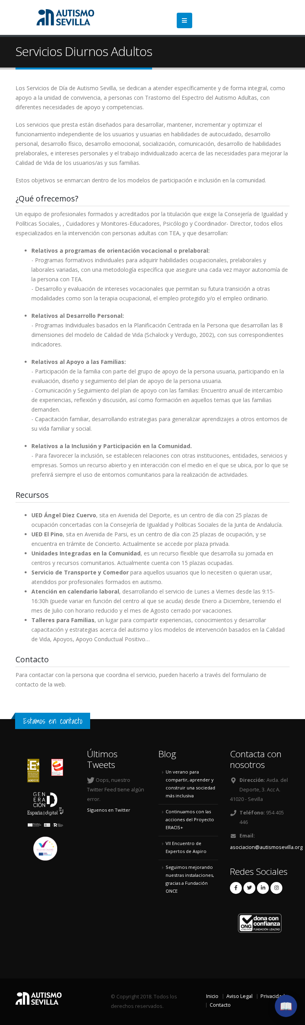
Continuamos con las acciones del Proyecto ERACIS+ (190, 819)
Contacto (220, 1005)
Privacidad (273, 996)
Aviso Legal (239, 996)
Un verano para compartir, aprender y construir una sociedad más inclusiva (190, 784)
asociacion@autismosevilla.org (266, 847)
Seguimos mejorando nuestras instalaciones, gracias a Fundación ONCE (190, 879)
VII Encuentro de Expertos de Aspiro (186, 847)
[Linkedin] (263, 888)
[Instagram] (276, 888)
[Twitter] (249, 888)
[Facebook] (236, 888)
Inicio (212, 996)
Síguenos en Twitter (108, 810)
